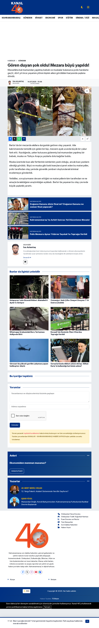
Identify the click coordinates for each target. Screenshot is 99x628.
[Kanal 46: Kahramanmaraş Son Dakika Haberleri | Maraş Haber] (17, 7)
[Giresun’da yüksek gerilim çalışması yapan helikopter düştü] (29, 350)
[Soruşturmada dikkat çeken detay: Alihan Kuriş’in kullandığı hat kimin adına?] (70, 350)
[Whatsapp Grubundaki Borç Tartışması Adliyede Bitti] (29, 319)
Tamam (47, 607)
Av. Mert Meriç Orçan (31, 488)
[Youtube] (36, 572)
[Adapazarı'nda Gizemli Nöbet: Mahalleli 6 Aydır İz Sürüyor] (29, 287)
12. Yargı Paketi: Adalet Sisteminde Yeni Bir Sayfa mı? (44, 491)
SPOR (60, 18)
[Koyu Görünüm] (82, 7)
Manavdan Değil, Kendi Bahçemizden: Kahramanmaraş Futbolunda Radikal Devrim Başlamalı (54, 503)
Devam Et (26, 257)
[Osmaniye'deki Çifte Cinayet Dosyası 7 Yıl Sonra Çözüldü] (70, 287)
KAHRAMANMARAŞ (11, 18)
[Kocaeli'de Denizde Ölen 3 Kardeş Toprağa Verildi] (70, 319)
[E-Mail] (25, 262)
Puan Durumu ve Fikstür (70, 519)
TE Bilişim (55, 599)
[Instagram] (32, 572)
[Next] (40, 572)
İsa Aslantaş (29, 247)
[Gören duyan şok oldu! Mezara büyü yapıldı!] (50, 111)
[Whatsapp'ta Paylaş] (19, 139)
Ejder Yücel (26, 499)
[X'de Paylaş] (15, 139)
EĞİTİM (69, 18)
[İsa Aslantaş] (15, 249)
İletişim (53, 579)
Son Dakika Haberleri (69, 525)
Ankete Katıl (16, 471)
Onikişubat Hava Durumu (70, 514)
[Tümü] (88, 456)
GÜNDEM (27, 18)
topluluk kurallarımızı (32, 433)
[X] (27, 572)
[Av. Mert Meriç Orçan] (14, 490)
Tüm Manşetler (67, 522)
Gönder (14, 425)
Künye (12, 579)
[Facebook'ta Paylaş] (10, 139)
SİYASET (39, 18)
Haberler (11, 61)
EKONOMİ (50, 18)
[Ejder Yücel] (14, 501)
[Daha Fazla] (24, 139)
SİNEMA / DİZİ (82, 18)
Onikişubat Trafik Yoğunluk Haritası (74, 517)
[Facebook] (23, 572)
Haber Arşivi (66, 527)
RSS (27, 591)
